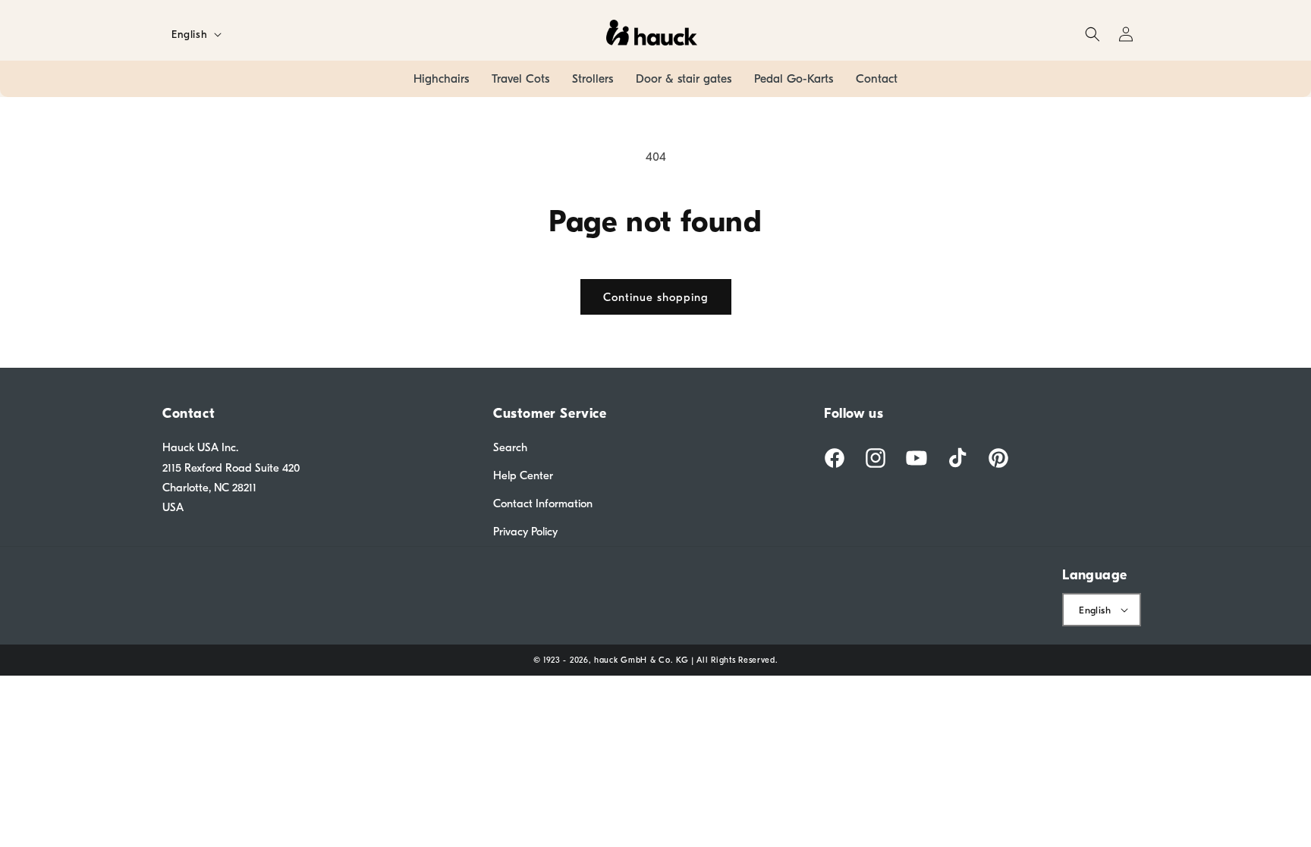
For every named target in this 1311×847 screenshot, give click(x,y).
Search (510, 447)
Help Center (523, 475)
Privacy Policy (525, 531)
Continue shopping (656, 297)
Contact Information (543, 503)
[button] (1092, 34)
